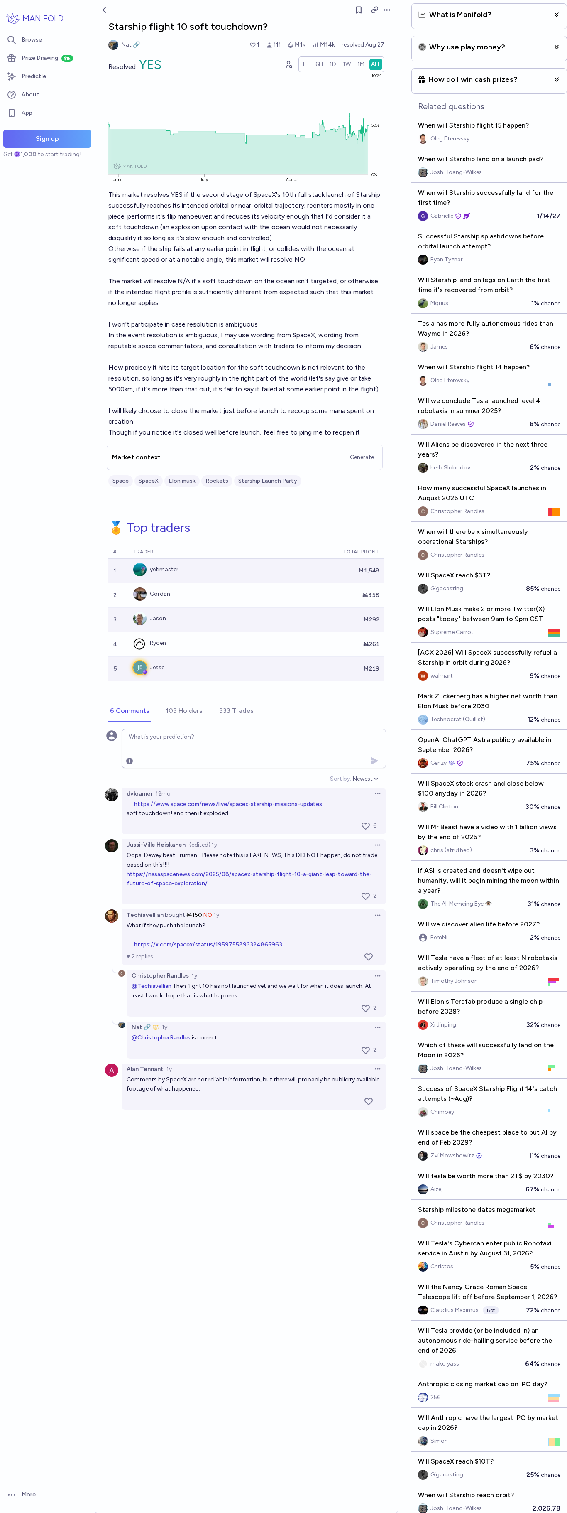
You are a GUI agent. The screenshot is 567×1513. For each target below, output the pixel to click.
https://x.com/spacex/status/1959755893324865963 (208, 944)
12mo (163, 793)
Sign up (47, 138)
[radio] (305, 64)
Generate (362, 457)
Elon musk (182, 480)
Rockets (216, 480)
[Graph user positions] (288, 64)
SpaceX (149, 480)
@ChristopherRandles (161, 1037)
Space (120, 480)
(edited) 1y (203, 844)
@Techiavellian (151, 986)
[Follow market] (358, 10)
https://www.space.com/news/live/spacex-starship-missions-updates (228, 804)
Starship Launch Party (267, 480)
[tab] (129, 711)
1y (216, 915)
